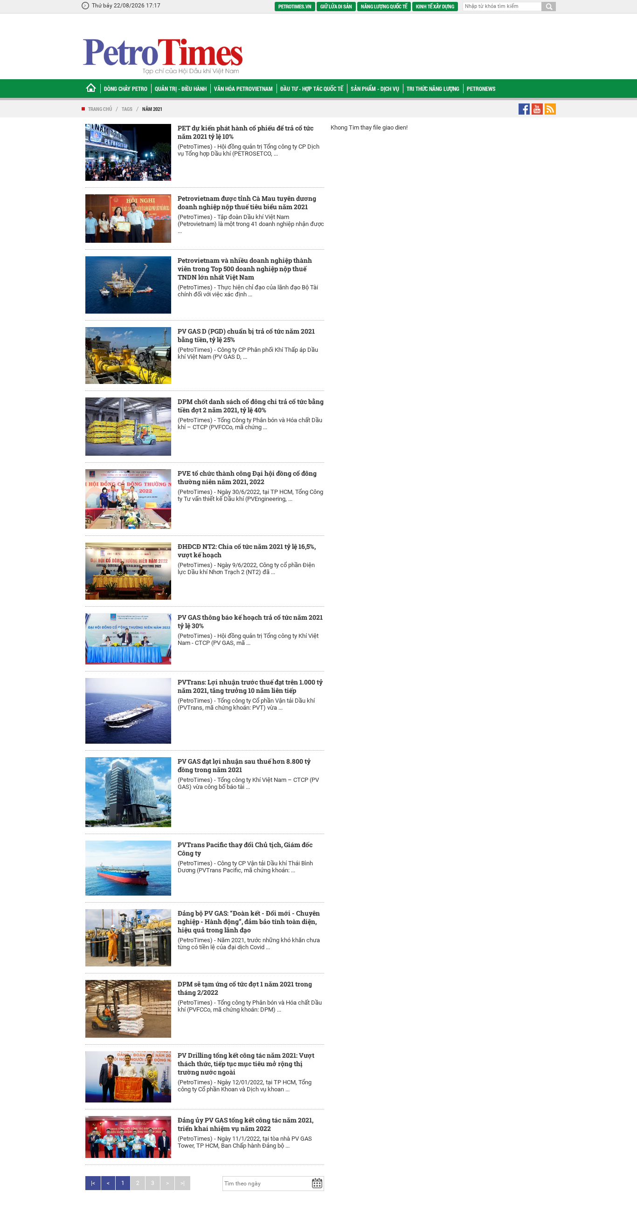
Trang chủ (100, 108)
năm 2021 (152, 108)
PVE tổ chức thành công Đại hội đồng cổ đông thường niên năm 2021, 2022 (247, 477)
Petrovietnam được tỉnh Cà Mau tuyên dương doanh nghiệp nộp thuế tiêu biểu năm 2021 (247, 202)
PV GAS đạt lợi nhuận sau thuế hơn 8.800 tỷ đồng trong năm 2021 (244, 765)
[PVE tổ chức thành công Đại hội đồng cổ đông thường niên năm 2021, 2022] (128, 499)
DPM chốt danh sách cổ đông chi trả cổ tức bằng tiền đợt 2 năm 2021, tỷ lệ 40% (251, 405)
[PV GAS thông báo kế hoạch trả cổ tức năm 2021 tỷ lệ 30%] (128, 638)
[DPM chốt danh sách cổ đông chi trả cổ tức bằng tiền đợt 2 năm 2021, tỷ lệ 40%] (128, 426)
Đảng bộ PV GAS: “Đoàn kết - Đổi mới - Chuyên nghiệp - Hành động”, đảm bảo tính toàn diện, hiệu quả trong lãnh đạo (249, 921)
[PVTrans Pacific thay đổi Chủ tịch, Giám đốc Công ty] (128, 868)
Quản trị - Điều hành (181, 88)
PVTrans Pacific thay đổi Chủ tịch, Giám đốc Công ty (245, 848)
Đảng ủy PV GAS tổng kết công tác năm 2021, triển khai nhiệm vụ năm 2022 (245, 1124)
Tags (127, 108)
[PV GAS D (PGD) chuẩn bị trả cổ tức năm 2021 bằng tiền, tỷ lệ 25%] (128, 355)
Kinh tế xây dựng (435, 6)
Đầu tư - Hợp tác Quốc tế (311, 88)
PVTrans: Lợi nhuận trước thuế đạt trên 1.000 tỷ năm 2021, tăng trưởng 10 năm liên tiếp (250, 686)
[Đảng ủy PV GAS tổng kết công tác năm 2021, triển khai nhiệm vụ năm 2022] (128, 1137)
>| (182, 1183)
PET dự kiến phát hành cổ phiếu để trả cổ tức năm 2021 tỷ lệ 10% (245, 132)
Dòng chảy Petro (125, 88)
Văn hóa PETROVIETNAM (243, 88)
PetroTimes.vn (295, 6)
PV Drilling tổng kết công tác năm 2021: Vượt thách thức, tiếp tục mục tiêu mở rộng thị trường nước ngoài (246, 1063)
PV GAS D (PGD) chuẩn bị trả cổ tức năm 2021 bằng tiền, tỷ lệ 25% (246, 335)
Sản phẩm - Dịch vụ (375, 88)
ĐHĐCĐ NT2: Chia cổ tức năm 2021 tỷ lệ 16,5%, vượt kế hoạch (247, 550)
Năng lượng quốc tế (384, 6)
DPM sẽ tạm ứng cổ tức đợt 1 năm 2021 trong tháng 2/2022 (245, 988)
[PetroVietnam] (162, 56)
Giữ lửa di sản (336, 6)
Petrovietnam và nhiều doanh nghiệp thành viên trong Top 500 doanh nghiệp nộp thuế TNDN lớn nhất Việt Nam (245, 268)
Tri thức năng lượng (433, 88)
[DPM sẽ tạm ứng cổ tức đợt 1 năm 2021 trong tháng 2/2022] (128, 1009)
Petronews (481, 88)
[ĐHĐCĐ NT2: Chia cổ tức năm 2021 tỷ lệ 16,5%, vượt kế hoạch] (128, 571)
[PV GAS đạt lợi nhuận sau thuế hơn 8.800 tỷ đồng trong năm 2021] (128, 792)
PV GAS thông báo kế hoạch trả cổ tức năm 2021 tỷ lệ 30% (250, 621)
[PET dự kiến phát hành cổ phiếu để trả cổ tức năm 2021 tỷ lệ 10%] (128, 152)
